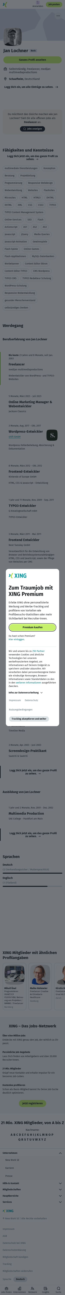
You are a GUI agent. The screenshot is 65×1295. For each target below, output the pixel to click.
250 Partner (38, 651)
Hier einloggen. (17, 639)
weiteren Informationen (28, 682)
